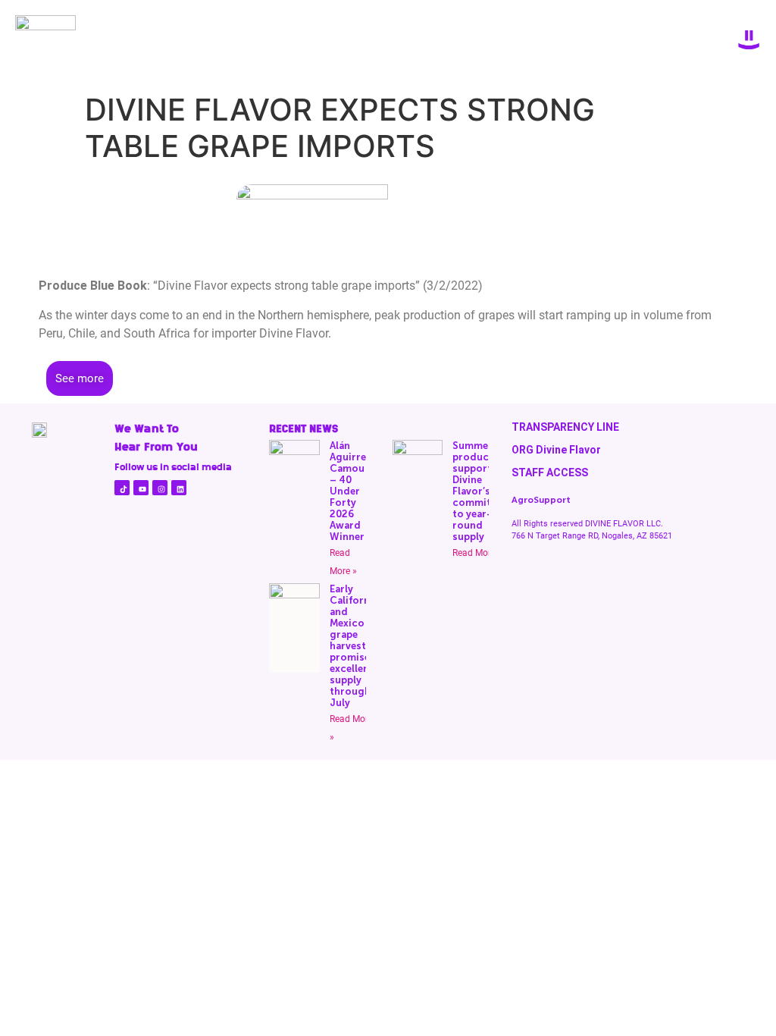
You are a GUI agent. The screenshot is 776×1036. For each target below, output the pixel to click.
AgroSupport (541, 499)
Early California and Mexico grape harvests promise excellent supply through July (354, 645)
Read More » (477, 553)
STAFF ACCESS (550, 472)
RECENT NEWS (303, 428)
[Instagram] (159, 487)
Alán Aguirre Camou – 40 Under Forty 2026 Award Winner (348, 491)
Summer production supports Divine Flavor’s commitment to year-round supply (484, 491)
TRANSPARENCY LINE (565, 427)
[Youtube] (141, 487)
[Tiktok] (122, 487)
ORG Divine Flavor (556, 450)
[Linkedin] (178, 487)
